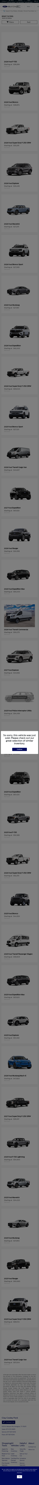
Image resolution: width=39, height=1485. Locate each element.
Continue (19, 749)
